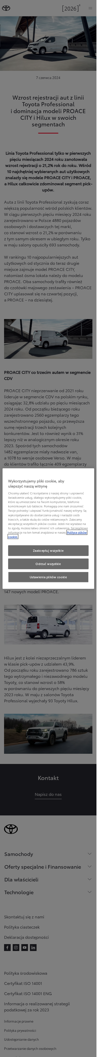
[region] (48, 528)
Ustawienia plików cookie (48, 577)
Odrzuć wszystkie (48, 563)
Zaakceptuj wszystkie (48, 550)
